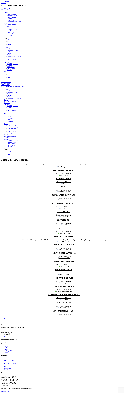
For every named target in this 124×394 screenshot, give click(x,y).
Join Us (9, 43)
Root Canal (10, 18)
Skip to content (5, 1)
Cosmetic (6, 27)
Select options (58, 240)
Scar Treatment (11, 30)
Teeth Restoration (12, 20)
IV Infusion (7, 26)
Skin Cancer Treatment (10, 24)
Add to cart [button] (68, 173)
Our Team (10, 41)
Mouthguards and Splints (14, 21)
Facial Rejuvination (12, 29)
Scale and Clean (11, 14)
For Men (9, 35)
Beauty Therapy (11, 33)
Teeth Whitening (11, 17)
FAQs (9, 40)
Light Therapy (11, 32)
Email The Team (5, 337)
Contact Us (10, 44)
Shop (5, 37)
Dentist (6, 12)
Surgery (6, 23)
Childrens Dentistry (12, 15)
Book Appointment (5, 391)
